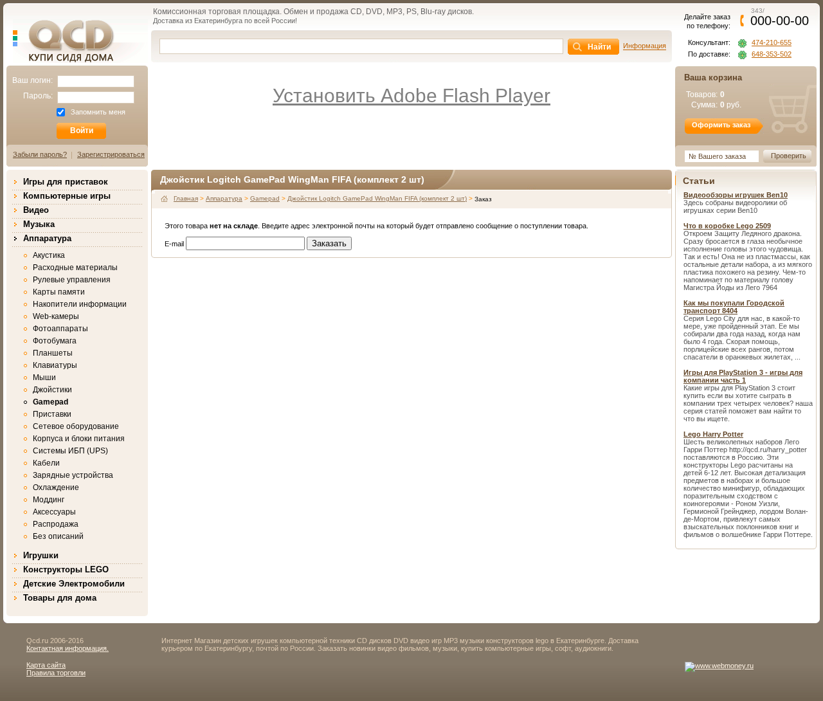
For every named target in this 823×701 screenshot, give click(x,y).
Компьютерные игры (67, 196)
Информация (644, 46)
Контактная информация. (67, 648)
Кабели (46, 463)
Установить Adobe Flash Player (411, 95)
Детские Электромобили (74, 583)
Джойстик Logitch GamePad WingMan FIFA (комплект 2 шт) (377, 198)
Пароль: (38, 95)
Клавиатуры (55, 365)
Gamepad (50, 401)
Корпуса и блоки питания (79, 438)
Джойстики (52, 389)
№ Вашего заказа (717, 156)
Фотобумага (55, 340)
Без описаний (58, 536)
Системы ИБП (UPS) (70, 450)
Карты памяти (59, 291)
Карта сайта (46, 665)
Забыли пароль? (40, 154)
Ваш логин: (32, 80)
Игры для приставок (65, 182)
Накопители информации (80, 304)
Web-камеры (56, 316)
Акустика (49, 255)
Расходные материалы (75, 267)
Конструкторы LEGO (66, 569)
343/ (779, 16)
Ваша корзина (713, 77)
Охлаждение (56, 487)
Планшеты (53, 353)
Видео (36, 210)
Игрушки (41, 555)
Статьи (699, 181)
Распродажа (55, 524)
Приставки (52, 414)
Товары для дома (59, 598)
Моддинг (48, 499)
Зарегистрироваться (111, 154)
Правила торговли (56, 673)
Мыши (44, 377)
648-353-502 (771, 54)
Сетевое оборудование (76, 426)
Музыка (39, 224)
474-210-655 (771, 42)
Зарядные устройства (73, 475)
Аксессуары (54, 511)
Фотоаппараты (60, 328)
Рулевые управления (72, 279)
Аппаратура (47, 238)
